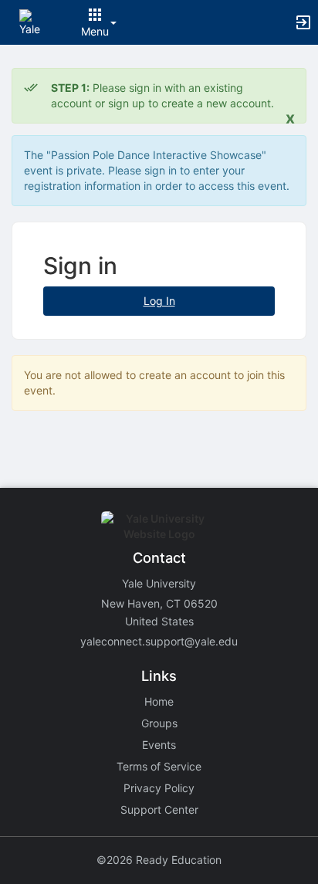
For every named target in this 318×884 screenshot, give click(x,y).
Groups (159, 723)
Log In (159, 300)
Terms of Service (159, 766)
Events (159, 744)
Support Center (159, 809)
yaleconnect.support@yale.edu (159, 641)
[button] (32, 21)
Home (159, 701)
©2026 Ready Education (159, 859)
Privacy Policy (159, 787)
